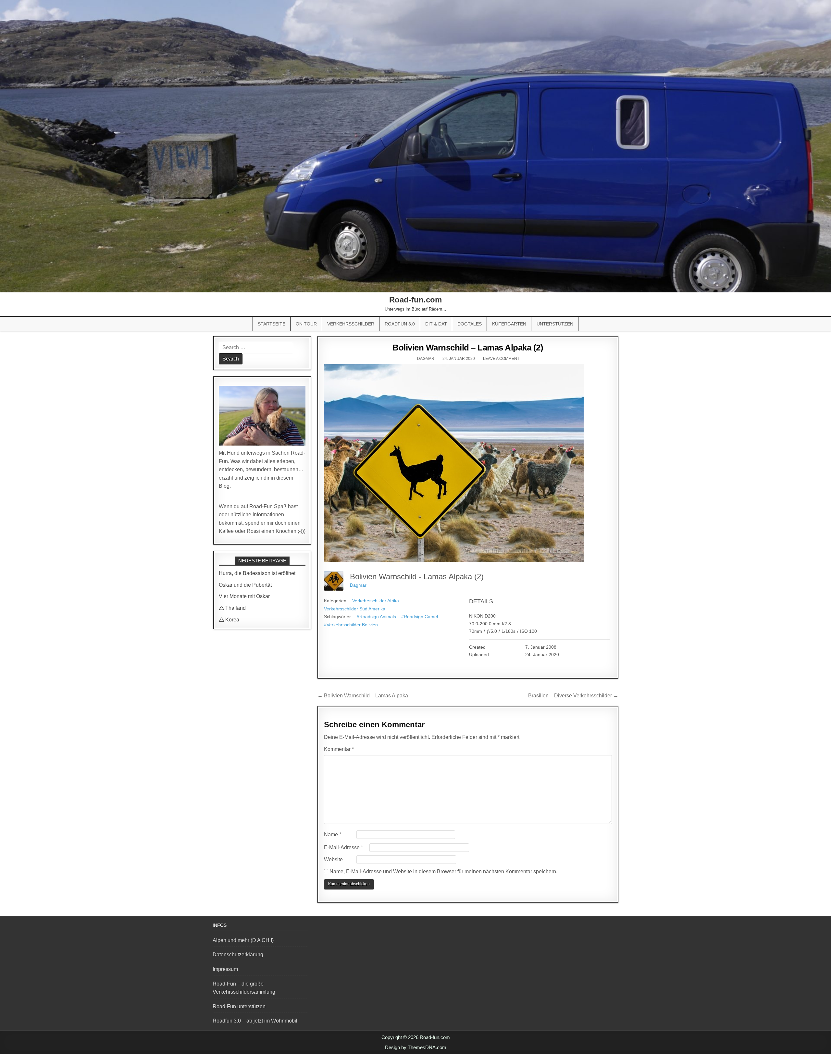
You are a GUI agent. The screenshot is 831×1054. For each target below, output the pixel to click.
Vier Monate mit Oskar (244, 596)
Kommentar (339, 749)
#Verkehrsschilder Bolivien (351, 624)
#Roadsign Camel (419, 616)
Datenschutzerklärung (238, 954)
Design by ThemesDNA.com (415, 1047)
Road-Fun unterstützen (239, 1006)
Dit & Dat (436, 323)
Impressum (225, 969)
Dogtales (469, 323)
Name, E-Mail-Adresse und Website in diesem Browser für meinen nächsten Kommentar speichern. (443, 871)
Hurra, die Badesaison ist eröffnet (257, 573)
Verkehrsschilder (350, 323)
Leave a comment (501, 358)
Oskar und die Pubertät (245, 585)
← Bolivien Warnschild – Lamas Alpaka (362, 695)
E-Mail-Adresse (343, 847)
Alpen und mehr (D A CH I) (243, 940)
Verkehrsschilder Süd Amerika (354, 608)
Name (332, 834)
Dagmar (425, 358)
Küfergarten (509, 323)
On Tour (306, 323)
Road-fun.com (415, 299)
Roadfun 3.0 (400, 323)
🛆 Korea (229, 619)
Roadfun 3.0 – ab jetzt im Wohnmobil (255, 1020)
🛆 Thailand (232, 608)
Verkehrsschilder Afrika (375, 600)
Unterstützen (555, 323)
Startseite (271, 323)
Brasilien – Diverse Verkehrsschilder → (573, 695)
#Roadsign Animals (376, 616)
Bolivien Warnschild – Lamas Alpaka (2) (467, 347)
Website (333, 859)
